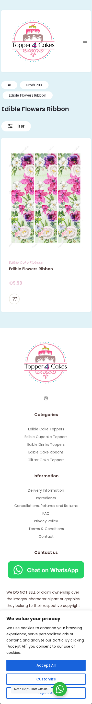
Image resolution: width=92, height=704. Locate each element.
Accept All (46, 665)
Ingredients (46, 498)
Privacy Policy (46, 521)
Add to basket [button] (14, 299)
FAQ (46, 513)
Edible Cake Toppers (46, 429)
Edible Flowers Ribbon (31, 269)
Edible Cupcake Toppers (46, 436)
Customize (46, 679)
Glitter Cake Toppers (46, 459)
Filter (20, 126)
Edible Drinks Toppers (46, 444)
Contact (46, 536)
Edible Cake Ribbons (26, 262)
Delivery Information (46, 490)
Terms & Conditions (46, 528)
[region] (46, 657)
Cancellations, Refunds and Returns (46, 505)
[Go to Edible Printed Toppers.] (9, 85)
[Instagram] (46, 398)
